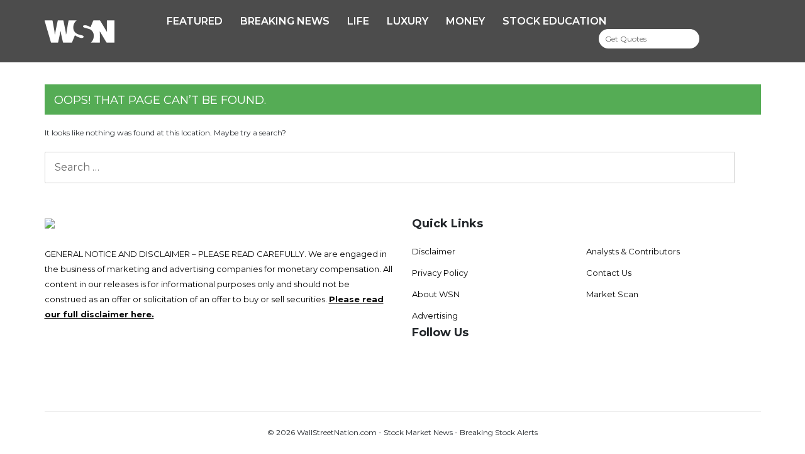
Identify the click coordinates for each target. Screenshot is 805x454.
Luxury (407, 21)
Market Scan (612, 294)
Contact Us (608, 273)
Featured (195, 21)
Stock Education (554, 21)
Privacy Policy (440, 273)
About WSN (436, 294)
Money (465, 21)
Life (358, 21)
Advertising (435, 315)
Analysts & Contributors (633, 251)
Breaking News (285, 21)
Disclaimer (433, 251)
